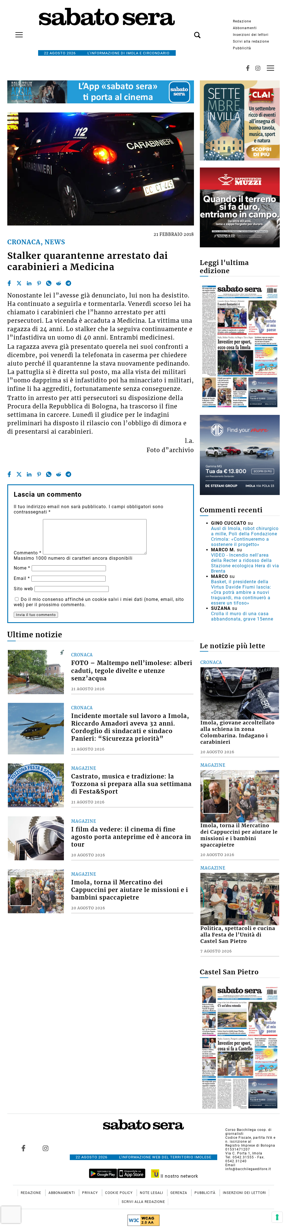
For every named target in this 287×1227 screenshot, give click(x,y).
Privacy (90, 1193)
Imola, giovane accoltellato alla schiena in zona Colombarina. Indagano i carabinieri (237, 732)
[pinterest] (38, 283)
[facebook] (9, 283)
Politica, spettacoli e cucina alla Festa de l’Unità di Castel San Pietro (237, 934)
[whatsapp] (48, 283)
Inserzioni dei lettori (251, 35)
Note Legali (152, 1193)
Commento (27, 553)
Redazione (242, 21)
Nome (22, 568)
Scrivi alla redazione (251, 41)
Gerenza (179, 1193)
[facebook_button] (248, 68)
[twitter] (19, 283)
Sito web (23, 588)
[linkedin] (29, 283)
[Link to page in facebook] (23, 1148)
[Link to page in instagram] (45, 1148)
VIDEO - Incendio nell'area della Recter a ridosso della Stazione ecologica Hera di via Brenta (245, 563)
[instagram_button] (258, 68)
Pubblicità (242, 48)
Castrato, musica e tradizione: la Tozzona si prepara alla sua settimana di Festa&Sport (131, 784)
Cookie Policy (119, 1193)
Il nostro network (178, 1176)
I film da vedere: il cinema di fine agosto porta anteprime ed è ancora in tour (131, 837)
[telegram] (68, 283)
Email (22, 578)
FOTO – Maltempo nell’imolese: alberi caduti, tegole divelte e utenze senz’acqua (131, 670)
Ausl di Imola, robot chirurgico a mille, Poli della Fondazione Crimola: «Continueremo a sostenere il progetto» (245, 536)
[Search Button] (189, 32)
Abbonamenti (245, 28)
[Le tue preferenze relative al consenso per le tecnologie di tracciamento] (277, 1217)
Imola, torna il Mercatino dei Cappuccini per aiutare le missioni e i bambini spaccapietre (129, 890)
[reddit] (58, 283)
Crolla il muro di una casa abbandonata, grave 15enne (242, 616)
